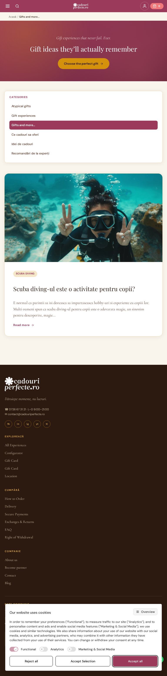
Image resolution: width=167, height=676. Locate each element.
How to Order (15, 499)
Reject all (31, 661)
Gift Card (11, 460)
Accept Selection (83, 661)
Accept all (135, 661)
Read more (21, 325)
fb (8, 423)
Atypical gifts (21, 106)
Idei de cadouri (22, 144)
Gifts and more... (23, 125)
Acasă (12, 17)
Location (11, 476)
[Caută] (17, 6)
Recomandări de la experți (30, 153)
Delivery (10, 506)
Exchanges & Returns (19, 522)
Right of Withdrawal (19, 537)
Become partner (16, 567)
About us (11, 560)
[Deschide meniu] (7, 6)
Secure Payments (16, 514)
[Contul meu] (144, 6)
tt (47, 423)
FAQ (8, 529)
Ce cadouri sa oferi (25, 135)
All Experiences (15, 445)
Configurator (14, 453)
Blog (8, 583)
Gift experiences (23, 116)
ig (28, 423)
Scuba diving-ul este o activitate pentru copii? (74, 289)
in (18, 423)
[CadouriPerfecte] (80, 6)
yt (37, 423)
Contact (10, 575)
